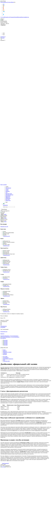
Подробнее (3, 24)
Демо (5, 214)
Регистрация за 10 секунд (6, 2)
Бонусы (27, 17)
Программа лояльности (8, 358)
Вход (13, 2)
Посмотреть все (4, 331)
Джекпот (5, 353)
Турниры (12, 17)
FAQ (4, 359)
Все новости (3, 338)
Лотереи (15, 17)
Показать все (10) (4, 226)
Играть (2, 214)
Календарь (23, 17)
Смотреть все (6, 236)
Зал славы (5, 356)
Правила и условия (7, 352)
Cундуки (2, 17)
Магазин (19, 17)
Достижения (5, 357)
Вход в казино (4, 184)
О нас (4, 349)
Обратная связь (6, 361)
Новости (5, 350)
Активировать (4, 326)
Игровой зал (7, 17)
